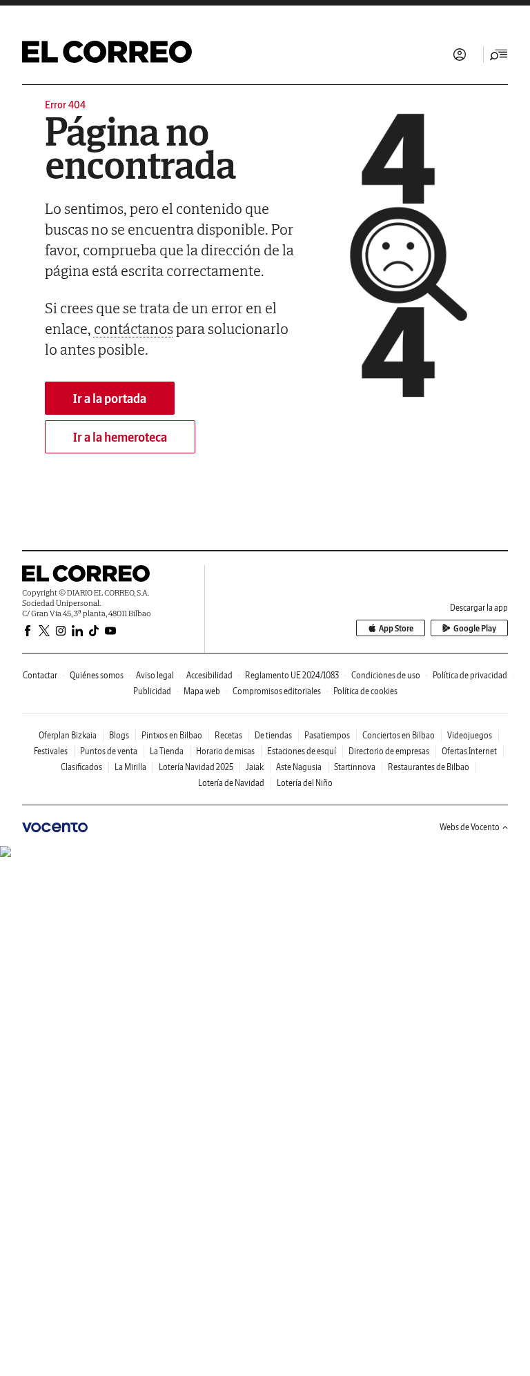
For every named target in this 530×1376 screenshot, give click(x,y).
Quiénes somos (97, 675)
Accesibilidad (209, 675)
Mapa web (202, 691)
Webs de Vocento (470, 827)
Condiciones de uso (385, 675)
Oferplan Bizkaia (68, 735)
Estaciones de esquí (301, 751)
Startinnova (354, 767)
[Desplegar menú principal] (499, 54)
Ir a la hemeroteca (120, 437)
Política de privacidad (470, 675)
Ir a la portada (109, 398)
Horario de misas (225, 751)
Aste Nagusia (299, 767)
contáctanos (133, 328)
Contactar (40, 675)
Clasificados (81, 767)
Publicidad (152, 691)
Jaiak (255, 767)
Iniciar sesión (459, 54)
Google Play (474, 628)
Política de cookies (365, 691)
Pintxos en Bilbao (171, 735)
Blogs (119, 735)
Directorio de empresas (389, 751)
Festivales (51, 751)
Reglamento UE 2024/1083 (292, 675)
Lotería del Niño (305, 783)
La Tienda (167, 751)
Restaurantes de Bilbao (428, 767)
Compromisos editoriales (277, 691)
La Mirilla (130, 767)
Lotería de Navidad (231, 783)
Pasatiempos (327, 735)
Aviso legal (155, 675)
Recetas (228, 735)
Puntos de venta (108, 751)
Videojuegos (469, 735)
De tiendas (273, 735)
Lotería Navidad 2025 (196, 767)
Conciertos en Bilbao (398, 735)
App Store (396, 628)
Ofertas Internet (469, 751)
